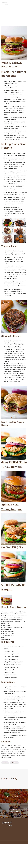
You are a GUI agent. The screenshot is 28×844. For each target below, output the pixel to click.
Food (5, 762)
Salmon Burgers (12, 547)
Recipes (14, 762)
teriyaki (10, 276)
